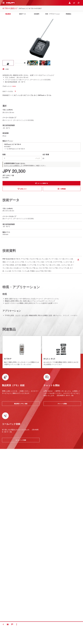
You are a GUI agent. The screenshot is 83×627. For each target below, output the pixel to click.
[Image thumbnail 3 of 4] (32, 63)
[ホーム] (10, 3)
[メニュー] (3, 3)
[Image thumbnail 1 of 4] (8, 63)
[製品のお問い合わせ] (7, 624)
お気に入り (23, 189)
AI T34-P (7, 359)
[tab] (8, 14)
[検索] (78, 3)
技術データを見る (8, 91)
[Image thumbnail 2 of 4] (20, 63)
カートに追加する (42, 183)
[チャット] (12, 624)
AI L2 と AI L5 (49, 359)
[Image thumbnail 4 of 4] (44, 63)
